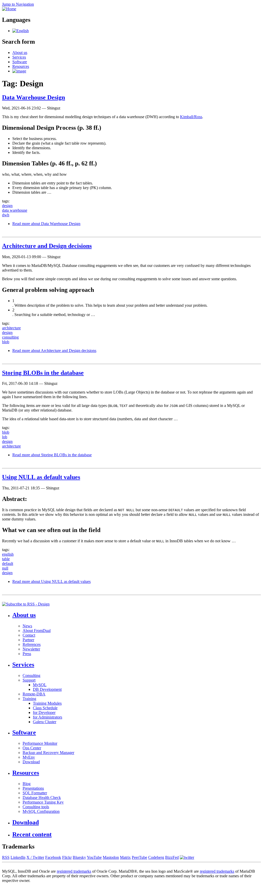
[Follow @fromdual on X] (187, 857)
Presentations (33, 788)
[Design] (20, 31)
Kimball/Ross (191, 117)
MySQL (39, 685)
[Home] (9, 9)
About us (19, 52)
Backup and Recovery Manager (48, 752)
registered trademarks (74, 871)
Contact (29, 635)
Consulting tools (36, 807)
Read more (46, 223)
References (32, 644)
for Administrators (47, 717)
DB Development (47, 689)
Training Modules (47, 703)
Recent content (32, 834)
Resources (20, 66)
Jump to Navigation (18, 4)
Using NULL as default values (41, 477)
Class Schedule (45, 708)
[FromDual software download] (19, 71)
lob (4, 437)
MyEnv (29, 757)
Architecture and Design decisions (47, 246)
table (6, 559)
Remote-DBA (34, 694)
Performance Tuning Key (43, 802)
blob (5, 342)
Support (29, 680)
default (7, 563)
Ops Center (32, 748)
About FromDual (37, 630)
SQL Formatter (35, 793)
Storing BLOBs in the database (43, 372)
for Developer (44, 712)
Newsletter (31, 649)
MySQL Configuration (41, 811)
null (5, 568)
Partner (28, 640)
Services (19, 57)
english (8, 554)
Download (31, 762)
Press (27, 653)
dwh (5, 215)
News (27, 626)
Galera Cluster (44, 722)
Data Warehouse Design (33, 97)
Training (29, 698)
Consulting (31, 675)
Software (19, 62)
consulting (10, 337)
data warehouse (14, 210)
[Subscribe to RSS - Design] (26, 604)
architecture (11, 328)
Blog (27, 783)
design (7, 205)
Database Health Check (42, 797)
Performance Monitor (40, 743)
